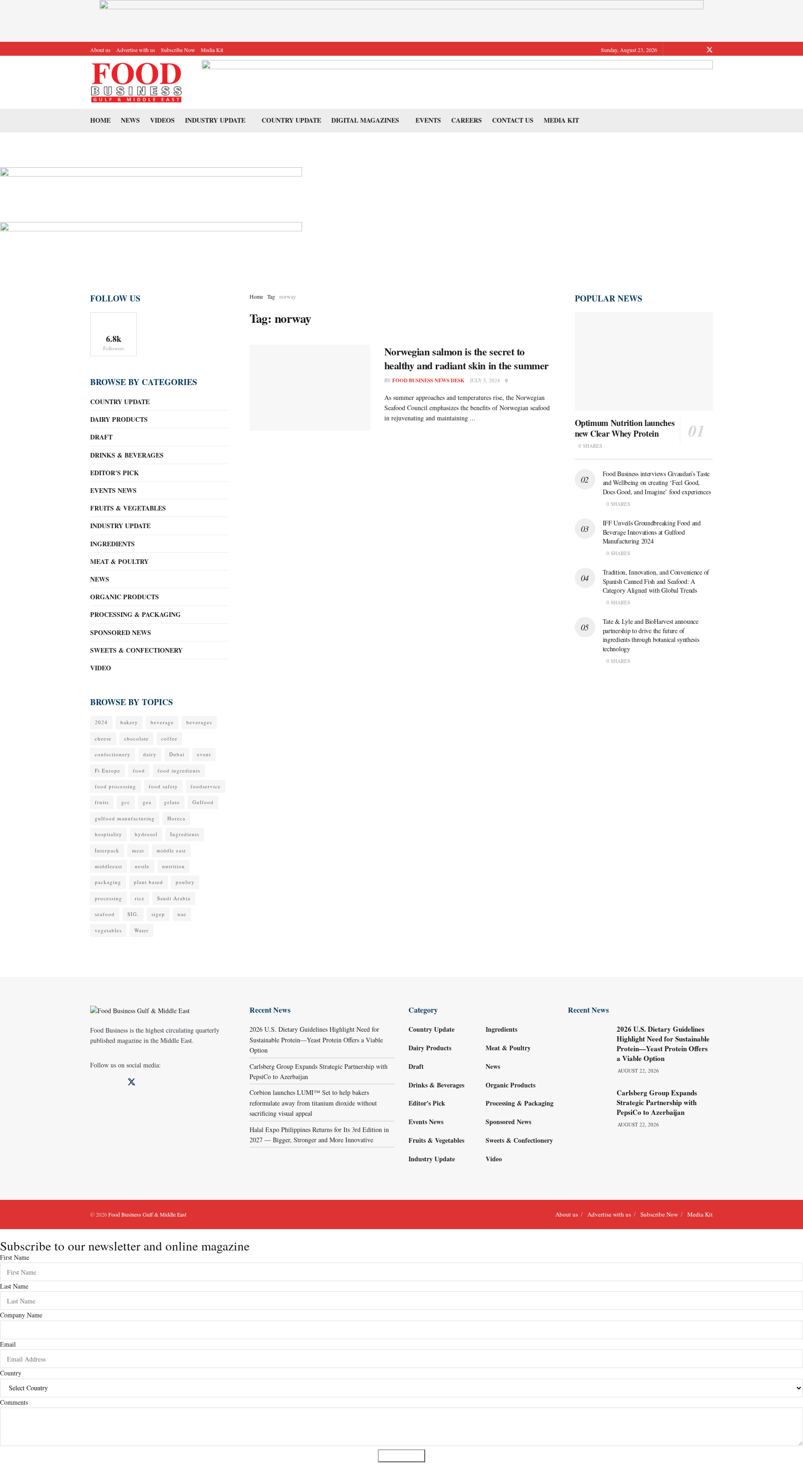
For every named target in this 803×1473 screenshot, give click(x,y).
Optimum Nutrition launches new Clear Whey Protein (625, 428)
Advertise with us (135, 49)
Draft (101, 437)
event (204, 754)
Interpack (107, 850)
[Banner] (151, 188)
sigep (158, 913)
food (139, 770)
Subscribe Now (178, 49)
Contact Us (512, 120)
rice (140, 898)
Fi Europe (107, 770)
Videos (162, 120)
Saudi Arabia (174, 898)
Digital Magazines (365, 120)
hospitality (108, 834)
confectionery (113, 754)
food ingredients (179, 770)
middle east (171, 850)
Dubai (176, 754)
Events (428, 120)
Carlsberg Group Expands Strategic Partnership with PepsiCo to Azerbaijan (657, 1102)
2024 (101, 722)
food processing (115, 786)
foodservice (206, 786)
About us (100, 49)
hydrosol (146, 834)
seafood (105, 913)
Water (141, 930)
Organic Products (124, 597)
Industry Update (215, 120)
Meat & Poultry (119, 561)
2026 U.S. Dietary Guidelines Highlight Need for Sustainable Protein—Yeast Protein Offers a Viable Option (316, 1039)
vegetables (108, 930)
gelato (172, 802)
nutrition (173, 866)
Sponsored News (120, 632)
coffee (169, 738)
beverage (162, 722)
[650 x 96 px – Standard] (151, 243)
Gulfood (203, 802)
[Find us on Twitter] (709, 50)
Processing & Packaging (135, 614)
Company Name (21, 1314)
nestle (142, 866)
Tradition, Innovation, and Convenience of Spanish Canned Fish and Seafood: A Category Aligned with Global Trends (656, 581)
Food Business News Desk (428, 380)
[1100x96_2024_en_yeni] (457, 81)
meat (138, 850)
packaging (108, 881)
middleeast (108, 866)
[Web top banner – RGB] (401, 19)
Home (100, 120)
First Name (14, 1257)
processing (108, 898)
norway (287, 296)
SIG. (133, 913)
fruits (102, 802)
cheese (103, 738)
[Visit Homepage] (136, 82)
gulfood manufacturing (125, 818)
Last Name (14, 1286)
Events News (113, 490)
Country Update (291, 120)
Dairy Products (119, 419)
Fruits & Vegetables (128, 508)
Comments (14, 1402)
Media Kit (212, 49)
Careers (466, 120)
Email (8, 1344)
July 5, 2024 (485, 380)
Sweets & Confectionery (136, 650)
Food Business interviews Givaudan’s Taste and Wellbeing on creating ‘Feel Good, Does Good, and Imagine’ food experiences (657, 482)
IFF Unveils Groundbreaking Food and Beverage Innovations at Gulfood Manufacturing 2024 (652, 531)
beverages (199, 722)
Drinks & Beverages (127, 455)
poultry (185, 881)
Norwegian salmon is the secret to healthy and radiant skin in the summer (466, 358)
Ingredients (112, 544)
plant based (148, 881)
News (130, 120)
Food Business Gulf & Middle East (147, 1214)
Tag (271, 296)
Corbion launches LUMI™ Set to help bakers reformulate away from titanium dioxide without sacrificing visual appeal (313, 1103)
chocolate (136, 738)
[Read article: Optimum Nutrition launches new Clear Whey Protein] (644, 361)
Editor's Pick (114, 473)
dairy (150, 754)
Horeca (176, 818)
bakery (129, 722)
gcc (125, 802)
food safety (163, 786)
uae (182, 913)
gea (147, 802)
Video (100, 668)
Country (10, 1372)
